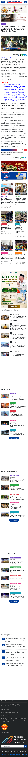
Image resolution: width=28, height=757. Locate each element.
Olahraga (4, 152)
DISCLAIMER (19, 754)
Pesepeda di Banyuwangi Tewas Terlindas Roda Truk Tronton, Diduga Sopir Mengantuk (15, 652)
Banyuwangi (8, 154)
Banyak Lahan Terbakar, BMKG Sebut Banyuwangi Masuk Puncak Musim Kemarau (15, 665)
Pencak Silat (9, 152)
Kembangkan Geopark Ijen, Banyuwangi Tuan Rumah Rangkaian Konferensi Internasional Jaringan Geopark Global (15, 99)
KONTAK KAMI (12, 754)
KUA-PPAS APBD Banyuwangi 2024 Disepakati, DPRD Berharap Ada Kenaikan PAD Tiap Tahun (15, 659)
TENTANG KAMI (4, 754)
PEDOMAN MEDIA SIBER (15, 756)
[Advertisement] (14, 373)
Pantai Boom (20, 152)
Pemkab (3, 154)
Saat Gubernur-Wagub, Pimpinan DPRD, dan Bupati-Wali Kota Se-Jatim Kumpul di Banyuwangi (15, 640)
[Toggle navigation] (3, 2)
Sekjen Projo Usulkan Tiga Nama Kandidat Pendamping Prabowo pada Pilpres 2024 (15, 646)
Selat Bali (15, 152)
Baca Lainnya (14, 438)
